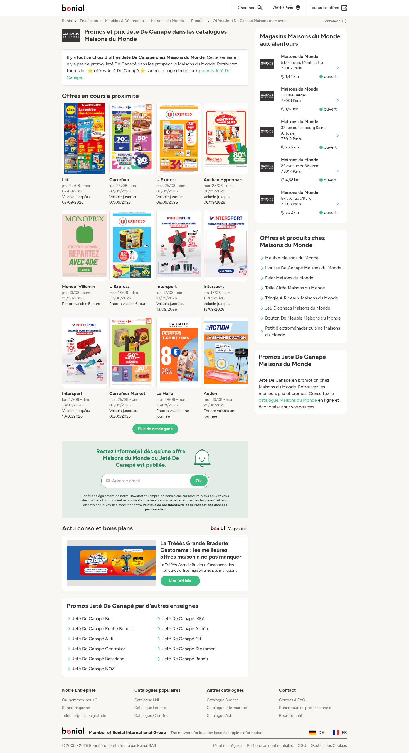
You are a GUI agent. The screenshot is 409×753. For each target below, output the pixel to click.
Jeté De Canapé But (92, 618)
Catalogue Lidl (146, 700)
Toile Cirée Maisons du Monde (295, 288)
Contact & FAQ (292, 700)
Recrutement (290, 715)
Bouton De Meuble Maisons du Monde (303, 318)
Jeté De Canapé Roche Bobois (102, 628)
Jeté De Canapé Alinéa (185, 628)
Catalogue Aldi (219, 715)
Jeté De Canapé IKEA (183, 618)
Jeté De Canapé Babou (185, 658)
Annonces (332, 21)
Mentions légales (228, 745)
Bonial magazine (76, 707)
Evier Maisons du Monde (289, 278)
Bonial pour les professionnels (305, 707)
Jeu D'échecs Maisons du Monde (297, 308)
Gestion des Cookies (329, 745)
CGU (302, 745)
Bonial (67, 21)
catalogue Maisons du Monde (288, 400)
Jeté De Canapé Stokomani (189, 648)
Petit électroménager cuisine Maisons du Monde (302, 331)
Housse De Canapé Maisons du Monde (303, 268)
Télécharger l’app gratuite (84, 715)
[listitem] (84, 154)
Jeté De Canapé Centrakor (98, 648)
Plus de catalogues (155, 429)
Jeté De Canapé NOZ (93, 668)
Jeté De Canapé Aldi (92, 638)
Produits (198, 21)
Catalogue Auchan (223, 700)
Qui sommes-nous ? (79, 700)
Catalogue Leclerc (150, 707)
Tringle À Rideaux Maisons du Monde (301, 298)
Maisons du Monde (167, 21)
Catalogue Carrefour (152, 715)
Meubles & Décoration (124, 21)
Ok (199, 480)
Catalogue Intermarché (227, 707)
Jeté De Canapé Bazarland (98, 658)
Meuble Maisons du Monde (292, 257)
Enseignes (89, 21)
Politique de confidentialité (270, 745)
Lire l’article (180, 580)
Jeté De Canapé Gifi (182, 638)
